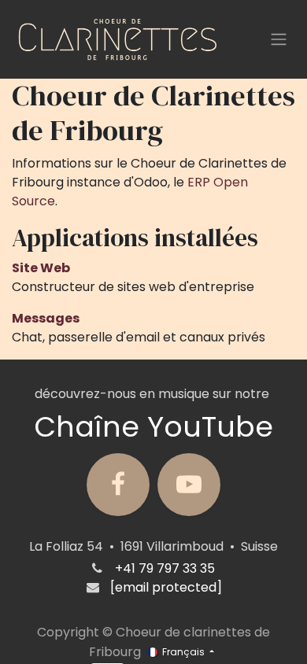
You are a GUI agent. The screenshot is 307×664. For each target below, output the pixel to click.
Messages (46, 318)
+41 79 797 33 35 (165, 568)
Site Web (41, 268)
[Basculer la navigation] (278, 40)
